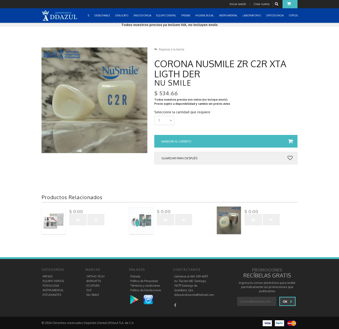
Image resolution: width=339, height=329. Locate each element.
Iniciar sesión (238, 4)
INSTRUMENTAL (53, 290)
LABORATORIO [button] (252, 15)
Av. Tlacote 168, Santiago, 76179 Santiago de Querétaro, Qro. (190, 285)
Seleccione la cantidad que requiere (182, 112)
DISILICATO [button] (122, 15)
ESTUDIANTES (52, 295)
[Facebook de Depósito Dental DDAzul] (175, 305)
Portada (135, 276)
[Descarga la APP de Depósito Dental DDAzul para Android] (136, 299)
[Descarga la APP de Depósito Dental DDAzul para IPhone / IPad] (148, 299)
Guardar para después (179, 158)
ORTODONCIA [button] (275, 15)
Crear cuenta (262, 4)
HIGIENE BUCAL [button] (205, 15)
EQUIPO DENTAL (54, 281)
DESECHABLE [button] (102, 15)
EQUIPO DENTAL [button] (166, 15)
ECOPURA (93, 285)
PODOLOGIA (51, 285)
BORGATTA (93, 281)
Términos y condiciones (145, 285)
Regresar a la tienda (171, 49)
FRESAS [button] (186, 15)
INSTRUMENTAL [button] (228, 15)
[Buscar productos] (277, 4)
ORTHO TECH (95, 276)
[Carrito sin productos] (289, 4)
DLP (89, 290)
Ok (285, 301)
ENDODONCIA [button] (143, 15)
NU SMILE (92, 295)
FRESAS (48, 276)
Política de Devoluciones (145, 290)
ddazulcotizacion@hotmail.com (194, 295)
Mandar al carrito (176, 141)
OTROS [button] (293, 15)
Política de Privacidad (144, 281)
